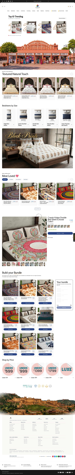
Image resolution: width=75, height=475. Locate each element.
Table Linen (45, 429)
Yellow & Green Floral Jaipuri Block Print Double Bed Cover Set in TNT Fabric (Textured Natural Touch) (8, 98)
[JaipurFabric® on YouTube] (8, 1)
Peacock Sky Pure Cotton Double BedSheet (44, 351)
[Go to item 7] (32, 264)
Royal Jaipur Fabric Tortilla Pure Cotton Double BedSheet (26, 326)
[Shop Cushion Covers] (55, 58)
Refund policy (21, 473)
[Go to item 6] (27, 264)
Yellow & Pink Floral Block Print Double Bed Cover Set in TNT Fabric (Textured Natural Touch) (62, 98)
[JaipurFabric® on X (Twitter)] (4, 1)
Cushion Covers (46, 424)
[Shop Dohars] (21, 58)
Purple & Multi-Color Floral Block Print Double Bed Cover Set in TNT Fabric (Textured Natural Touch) (26, 98)
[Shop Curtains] (38, 58)
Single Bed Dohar (40, 450)
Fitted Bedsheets (34, 430)
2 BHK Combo (25, 440)
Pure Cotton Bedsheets (19, 450)
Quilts (10, 441)
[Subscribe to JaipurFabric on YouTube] (65, 456)
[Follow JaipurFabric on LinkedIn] (61, 456)
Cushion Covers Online (45, 450)
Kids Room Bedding (53, 451)
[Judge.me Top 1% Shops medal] (46, 386)
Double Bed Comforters (55, 444)
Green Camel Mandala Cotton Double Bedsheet (43, 325)
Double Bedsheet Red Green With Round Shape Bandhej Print (61, 203)
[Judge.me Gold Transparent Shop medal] (39, 386)
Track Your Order (57, 433)
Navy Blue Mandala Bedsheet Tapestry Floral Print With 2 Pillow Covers (7, 203)
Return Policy (57, 429)
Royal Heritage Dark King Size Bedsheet (9, 351)
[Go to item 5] (23, 264)
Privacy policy (8, 473)
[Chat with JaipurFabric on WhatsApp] (57, 456)
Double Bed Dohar (12, 440)
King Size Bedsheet (15, 451)
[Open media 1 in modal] (24, 239)
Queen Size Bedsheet (21, 451)
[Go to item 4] (18, 264)
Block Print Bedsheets (25, 450)
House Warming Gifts (12, 424)
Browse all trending (62, 18)
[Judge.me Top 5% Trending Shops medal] (50, 386)
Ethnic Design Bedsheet (37, 451)
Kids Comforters (54, 440)
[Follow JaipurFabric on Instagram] (53, 456)
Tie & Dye (39, 444)
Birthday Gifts (11, 429)
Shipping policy (12, 473)
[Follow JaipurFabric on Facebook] (55, 456)
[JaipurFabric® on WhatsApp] (12, 1)
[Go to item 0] (4, 264)
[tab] (5, 179)
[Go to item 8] (37, 264)
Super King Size (34, 429)
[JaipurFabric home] (11, 418)
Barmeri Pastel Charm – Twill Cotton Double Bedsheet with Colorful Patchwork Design (44, 203)
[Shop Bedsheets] (12, 58)
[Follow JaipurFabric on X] (59, 456)
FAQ (55, 426)
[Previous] (27, 1)
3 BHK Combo (25, 441)
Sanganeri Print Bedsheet (58, 450)
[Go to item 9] (41, 264)
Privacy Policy (57, 430)
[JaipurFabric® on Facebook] (2, 1)
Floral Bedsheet (27, 451)
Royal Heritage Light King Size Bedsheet (26, 202)
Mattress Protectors (46, 430)
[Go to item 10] (46, 264)
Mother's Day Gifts (12, 430)
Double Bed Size (34, 425)
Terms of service (4, 473)
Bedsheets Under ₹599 (12, 450)
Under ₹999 (22, 425)
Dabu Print (39, 441)
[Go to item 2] (9, 264)
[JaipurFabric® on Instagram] (6, 1)
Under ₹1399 (22, 426)
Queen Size (33, 426)
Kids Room (53, 441)
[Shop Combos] (64, 58)
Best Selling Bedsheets (59, 451)
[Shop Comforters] (30, 58)
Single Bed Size (34, 424)
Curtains (45, 425)
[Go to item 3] (13, 264)
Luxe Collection (23, 429)
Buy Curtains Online (51, 450)
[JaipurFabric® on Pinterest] (10, 1)
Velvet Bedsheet (43, 451)
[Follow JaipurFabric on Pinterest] (63, 456)
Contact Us (56, 425)
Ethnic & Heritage (40, 445)
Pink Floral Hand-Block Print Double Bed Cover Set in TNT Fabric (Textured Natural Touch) (43, 98)
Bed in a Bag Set (48, 451)
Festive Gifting (11, 425)
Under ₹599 (22, 424)
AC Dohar (30, 450)
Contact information (16, 473)
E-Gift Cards (11, 426)
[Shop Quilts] (47, 58)
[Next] (48, 1)
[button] (74, 237)
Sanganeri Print (40, 440)
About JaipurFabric (57, 424)
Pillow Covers (45, 426)
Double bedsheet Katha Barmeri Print (25, 351)
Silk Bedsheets (31, 451)
